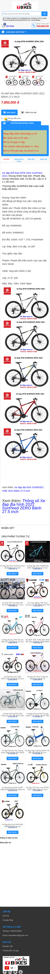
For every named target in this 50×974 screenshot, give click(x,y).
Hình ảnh (31, 159)
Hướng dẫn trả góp (11, 950)
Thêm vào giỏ (30, 113)
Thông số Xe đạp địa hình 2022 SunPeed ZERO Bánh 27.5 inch (23, 506)
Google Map (8, 920)
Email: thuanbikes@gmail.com (15, 935)
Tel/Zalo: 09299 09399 (12, 931)
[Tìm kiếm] (44, 13)
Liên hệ (6, 916)
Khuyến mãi (8, 946)
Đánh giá (43, 159)
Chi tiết (6, 159)
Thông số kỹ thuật (18, 160)
